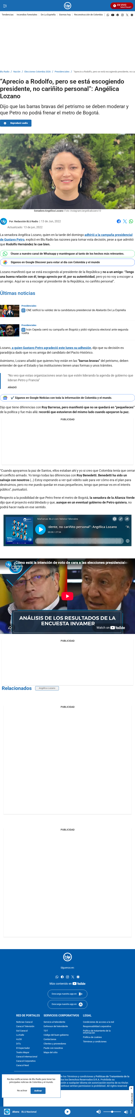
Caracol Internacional (26, 1057)
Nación (16, 72)
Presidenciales (62, 72)
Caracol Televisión (25, 1026)
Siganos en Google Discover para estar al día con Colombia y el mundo (55, 262)
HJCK (19, 1039)
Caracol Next (22, 1065)
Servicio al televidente (54, 1022)
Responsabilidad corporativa (97, 1026)
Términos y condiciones (95, 1042)
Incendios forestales (27, 14)
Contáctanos (50, 1039)
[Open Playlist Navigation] (130, 1112)
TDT (46, 1031)
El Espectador (23, 1048)
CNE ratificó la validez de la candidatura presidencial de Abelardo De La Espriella (76, 310)
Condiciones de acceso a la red (98, 1022)
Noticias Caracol (24, 1022)
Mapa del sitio (50, 1052)
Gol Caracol (22, 1031)
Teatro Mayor (22, 1052)
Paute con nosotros (53, 1048)
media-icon (67, 1111)
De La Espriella (48, 14)
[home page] (67, 5)
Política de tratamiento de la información (97, 1032)
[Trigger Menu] (5, 6)
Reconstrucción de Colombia (88, 14)
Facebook (119, 223)
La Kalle (20, 1035)
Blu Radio (4, 72)
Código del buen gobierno (56, 1035)
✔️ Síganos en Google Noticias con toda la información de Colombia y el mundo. (61, 397)
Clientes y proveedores (55, 1044)
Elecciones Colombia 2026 (37, 72)
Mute (99, 1112)
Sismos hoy (65, 14)
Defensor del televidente (56, 1026)
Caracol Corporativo (26, 1061)
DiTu (18, 1044)
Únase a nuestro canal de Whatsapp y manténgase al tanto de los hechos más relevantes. (67, 253)
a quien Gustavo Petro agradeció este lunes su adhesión (51, 348)
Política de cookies (92, 1037)
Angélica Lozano (47, 688)
